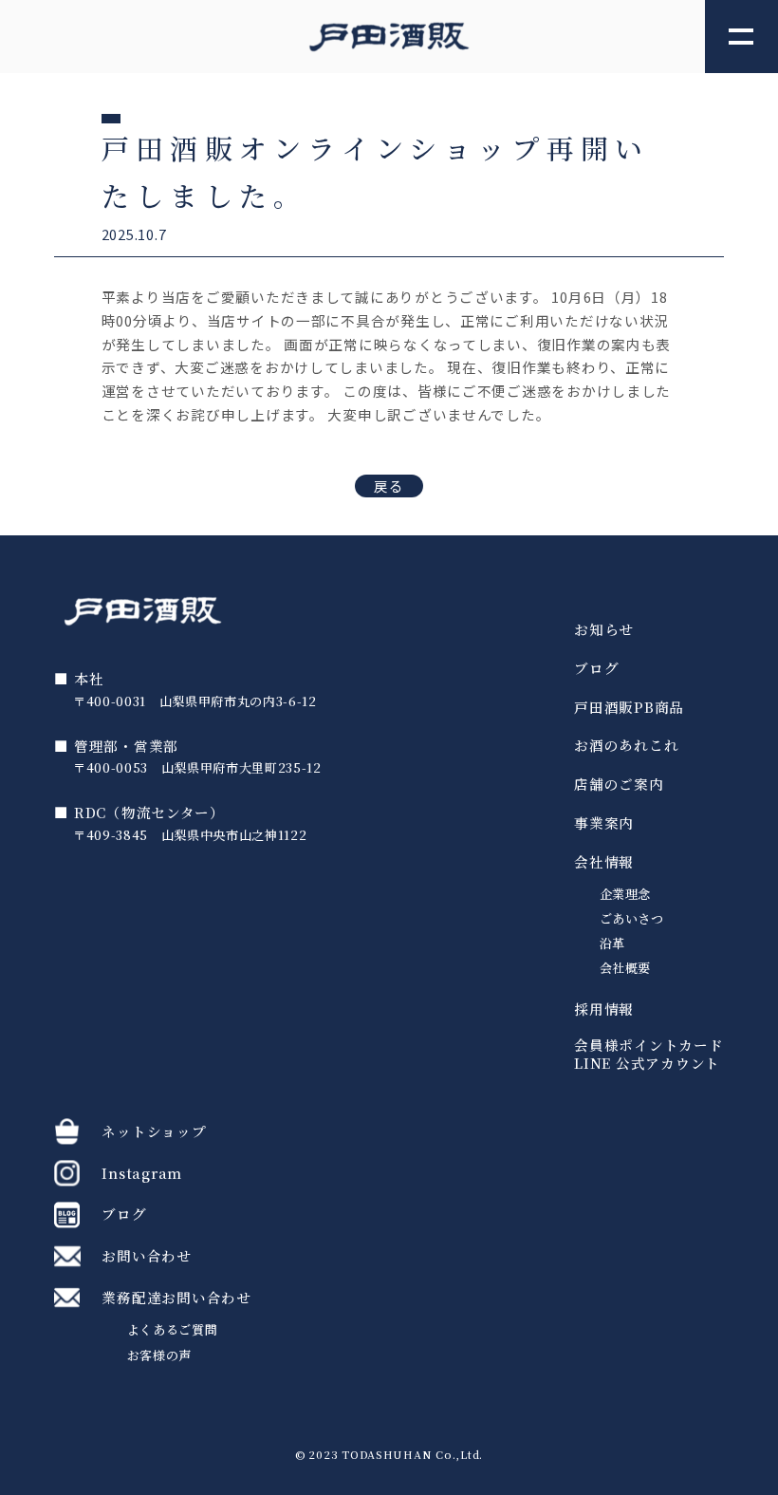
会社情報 (604, 862)
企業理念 (626, 894)
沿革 (612, 943)
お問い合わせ (146, 1255)
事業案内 (604, 823)
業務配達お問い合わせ (176, 1297)
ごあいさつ (632, 918)
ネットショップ (154, 1131)
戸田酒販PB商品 (629, 708)
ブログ (596, 669)
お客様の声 (159, 1355)
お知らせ (604, 630)
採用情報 (604, 1009)
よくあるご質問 (172, 1329)
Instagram (142, 1173)
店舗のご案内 (618, 785)
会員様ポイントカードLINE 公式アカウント (648, 1055)
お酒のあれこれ (626, 746)
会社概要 (626, 968)
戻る (389, 485)
